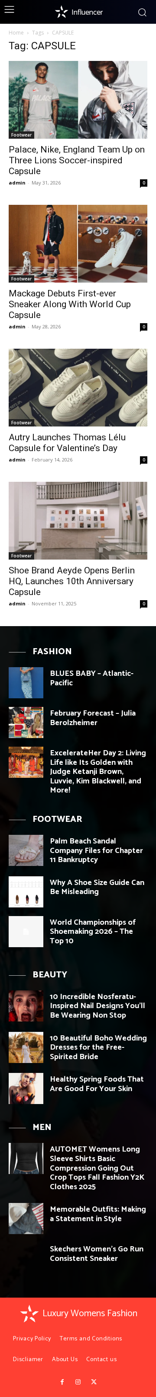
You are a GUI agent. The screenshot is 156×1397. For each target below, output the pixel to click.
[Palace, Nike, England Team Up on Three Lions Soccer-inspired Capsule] (78, 100)
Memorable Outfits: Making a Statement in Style (98, 1214)
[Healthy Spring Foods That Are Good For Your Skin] (26, 1088)
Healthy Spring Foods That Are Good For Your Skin (97, 1084)
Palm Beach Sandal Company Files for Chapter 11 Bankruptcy (96, 850)
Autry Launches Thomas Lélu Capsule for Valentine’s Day (67, 442)
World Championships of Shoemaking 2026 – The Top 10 (93, 932)
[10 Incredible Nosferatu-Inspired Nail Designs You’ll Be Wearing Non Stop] (26, 1005)
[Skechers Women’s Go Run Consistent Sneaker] (26, 1258)
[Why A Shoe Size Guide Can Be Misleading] (26, 891)
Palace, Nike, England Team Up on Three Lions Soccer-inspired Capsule (77, 160)
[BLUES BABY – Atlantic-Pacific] (26, 682)
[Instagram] (78, 1382)
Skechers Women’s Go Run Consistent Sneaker (96, 1254)
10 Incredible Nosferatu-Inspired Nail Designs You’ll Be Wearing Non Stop (97, 1006)
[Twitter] (93, 1382)
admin (17, 182)
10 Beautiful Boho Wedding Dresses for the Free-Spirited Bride (98, 1047)
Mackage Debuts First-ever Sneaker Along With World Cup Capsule (70, 304)
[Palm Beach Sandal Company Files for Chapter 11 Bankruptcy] (26, 850)
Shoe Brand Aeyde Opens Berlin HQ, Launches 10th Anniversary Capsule (72, 581)
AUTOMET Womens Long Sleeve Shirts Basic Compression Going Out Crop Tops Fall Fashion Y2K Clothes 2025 (97, 1168)
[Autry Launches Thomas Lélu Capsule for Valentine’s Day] (78, 387)
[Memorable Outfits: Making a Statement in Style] (26, 1218)
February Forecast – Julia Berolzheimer (93, 718)
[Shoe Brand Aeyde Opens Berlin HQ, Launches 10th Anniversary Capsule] (78, 521)
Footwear (21, 135)
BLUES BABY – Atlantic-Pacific (91, 678)
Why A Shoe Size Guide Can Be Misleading (97, 887)
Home (16, 32)
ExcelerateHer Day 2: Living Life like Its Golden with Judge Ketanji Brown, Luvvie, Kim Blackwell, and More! (98, 772)
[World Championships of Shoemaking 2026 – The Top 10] (26, 931)
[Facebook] (62, 1382)
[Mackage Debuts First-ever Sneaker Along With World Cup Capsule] (78, 244)
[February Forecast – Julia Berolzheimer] (26, 722)
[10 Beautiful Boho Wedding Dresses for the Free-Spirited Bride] (26, 1047)
